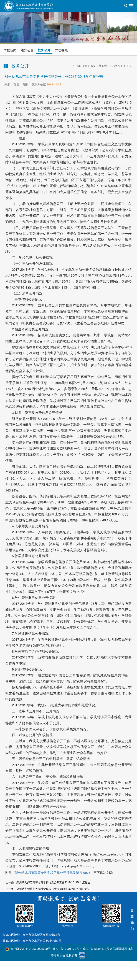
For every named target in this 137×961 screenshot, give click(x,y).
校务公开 (44, 50)
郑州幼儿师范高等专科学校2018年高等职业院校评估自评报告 (52, 888)
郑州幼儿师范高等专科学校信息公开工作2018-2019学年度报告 (53, 882)
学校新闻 (10, 50)
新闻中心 (104, 66)
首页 (93, 66)
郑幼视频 (61, 50)
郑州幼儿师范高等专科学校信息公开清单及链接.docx (52, 872)
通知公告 (27, 50)
